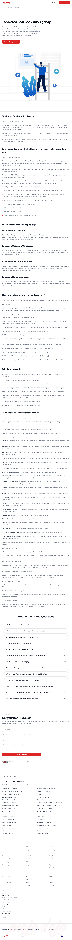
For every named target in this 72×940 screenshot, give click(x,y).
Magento (51, 862)
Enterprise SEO (6, 853)
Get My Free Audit (22, 754)
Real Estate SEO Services (9, 822)
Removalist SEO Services (44, 822)
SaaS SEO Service (7, 825)
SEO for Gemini (6, 885)
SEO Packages (6, 865)
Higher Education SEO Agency (10, 805)
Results (51, 879)
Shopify (51, 856)
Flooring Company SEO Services (11, 800)
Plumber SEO (41, 819)
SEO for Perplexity (7, 882)
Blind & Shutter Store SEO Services (12, 791)
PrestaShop (52, 868)
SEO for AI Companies (8, 828)
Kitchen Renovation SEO (9, 808)
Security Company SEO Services (46, 825)
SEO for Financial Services (44, 828)
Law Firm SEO (6, 811)
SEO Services (5, 850)
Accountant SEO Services (9, 788)
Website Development (55, 853)
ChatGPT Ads (29, 853)
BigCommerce (53, 865)
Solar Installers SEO (8, 833)
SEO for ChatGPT (7, 879)
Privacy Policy (53, 885)
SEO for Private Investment (10, 831)
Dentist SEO (40, 794)
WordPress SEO (6, 859)
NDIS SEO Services (42, 814)
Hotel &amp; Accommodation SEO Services (49, 805)
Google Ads (29, 850)
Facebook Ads (29, 856)
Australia (8, 7)
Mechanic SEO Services (9, 814)
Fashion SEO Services (43, 797)
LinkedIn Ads (29, 859)
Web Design (52, 850)
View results (26, 42)
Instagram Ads (29, 865)
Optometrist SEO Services (9, 819)
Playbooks (28, 882)
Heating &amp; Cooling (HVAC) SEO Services (50, 802)
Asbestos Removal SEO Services (46, 788)
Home (3, 7)
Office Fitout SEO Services (44, 816)
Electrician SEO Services (9, 797)
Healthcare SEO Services (9, 802)
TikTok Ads (29, 862)
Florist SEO (40, 800)
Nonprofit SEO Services (9, 816)
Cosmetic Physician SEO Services (12, 794)
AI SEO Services (6, 876)
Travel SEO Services (43, 833)
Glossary (28, 885)
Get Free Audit (64, 2)
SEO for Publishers (42, 831)
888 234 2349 (6, 904)
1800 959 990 (5, 895)
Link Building (5, 862)
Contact (51, 882)
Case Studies (29, 879)
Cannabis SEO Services (44, 791)
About (51, 876)
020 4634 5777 (6, 914)
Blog (27, 876)
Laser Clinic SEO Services (44, 808)
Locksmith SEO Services (44, 811)
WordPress (52, 859)
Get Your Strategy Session (11, 42)
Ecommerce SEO (6, 856)
